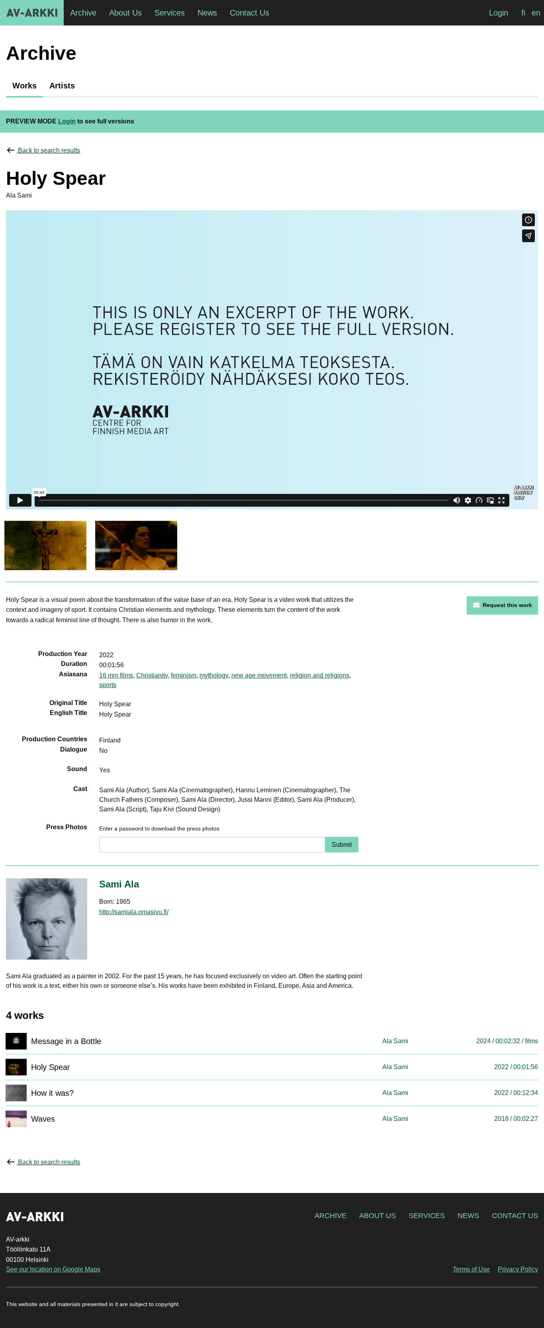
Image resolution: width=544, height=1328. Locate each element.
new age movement (259, 675)
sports (107, 685)
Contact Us (515, 1215)
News (468, 1215)
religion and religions (319, 675)
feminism (183, 675)
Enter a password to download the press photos (159, 828)
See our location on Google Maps (53, 1269)
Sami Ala (119, 884)
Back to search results (49, 150)
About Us (377, 1215)
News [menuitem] (207, 12)
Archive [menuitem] (83, 12)
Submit (342, 844)
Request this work (507, 605)
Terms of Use (471, 1269)
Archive (330, 1215)
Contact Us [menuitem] (249, 12)
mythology (214, 675)
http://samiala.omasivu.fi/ (133, 912)
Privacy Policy (518, 1269)
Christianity (152, 675)
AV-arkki (32, 12)
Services (427, 1215)
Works (24, 85)
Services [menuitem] (170, 12)
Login (498, 12)
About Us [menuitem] (125, 12)
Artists (62, 85)
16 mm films (116, 675)
